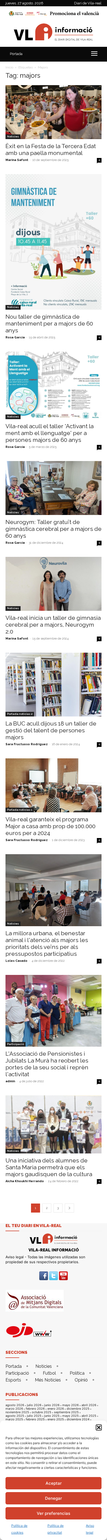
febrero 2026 (35, 1409)
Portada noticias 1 (19, 809)
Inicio (9, 67)
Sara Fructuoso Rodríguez (26, 744)
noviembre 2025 (17, 1412)
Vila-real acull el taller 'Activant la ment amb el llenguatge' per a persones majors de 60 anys (49, 433)
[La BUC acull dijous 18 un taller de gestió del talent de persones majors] (53, 684)
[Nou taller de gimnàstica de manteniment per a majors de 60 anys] (53, 242)
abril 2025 (88, 1416)
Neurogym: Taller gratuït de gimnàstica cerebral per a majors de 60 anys (53, 529)
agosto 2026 (14, 1405)
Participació (15, 1044)
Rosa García (15, 337)
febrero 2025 (35, 1419)
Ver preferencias (53, 1513)
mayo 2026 (70, 1405)
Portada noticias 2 (19, 713)
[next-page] (69, 1208)
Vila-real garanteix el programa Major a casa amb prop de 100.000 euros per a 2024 (50, 826)
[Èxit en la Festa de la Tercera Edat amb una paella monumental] (53, 112)
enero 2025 (55, 1419)
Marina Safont (16, 160)
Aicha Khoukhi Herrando (24, 1181)
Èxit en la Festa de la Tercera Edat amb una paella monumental (50, 149)
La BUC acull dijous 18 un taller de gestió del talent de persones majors (50, 730)
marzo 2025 (14, 1419)
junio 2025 (52, 1416)
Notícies (13, 136)
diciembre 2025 (78, 1409)
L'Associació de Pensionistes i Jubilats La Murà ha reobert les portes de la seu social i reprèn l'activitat (46, 1064)
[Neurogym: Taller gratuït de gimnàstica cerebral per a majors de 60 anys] (53, 488)
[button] (99, 1427)
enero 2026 (55, 1409)
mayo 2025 (70, 1416)
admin (10, 1081)
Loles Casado (16, 961)
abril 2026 (88, 1405)
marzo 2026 (14, 1409)
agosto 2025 (14, 1416)
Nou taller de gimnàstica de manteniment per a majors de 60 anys (49, 323)
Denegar (53, 1498)
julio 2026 (34, 1405)
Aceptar (54, 1483)
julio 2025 (34, 1416)
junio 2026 (52, 1405)
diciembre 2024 (78, 1419)
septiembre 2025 (66, 1412)
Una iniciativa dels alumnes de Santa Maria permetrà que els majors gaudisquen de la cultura (48, 1167)
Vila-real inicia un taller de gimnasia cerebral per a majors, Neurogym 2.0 (53, 624)
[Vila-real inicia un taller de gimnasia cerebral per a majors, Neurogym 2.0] (53, 584)
